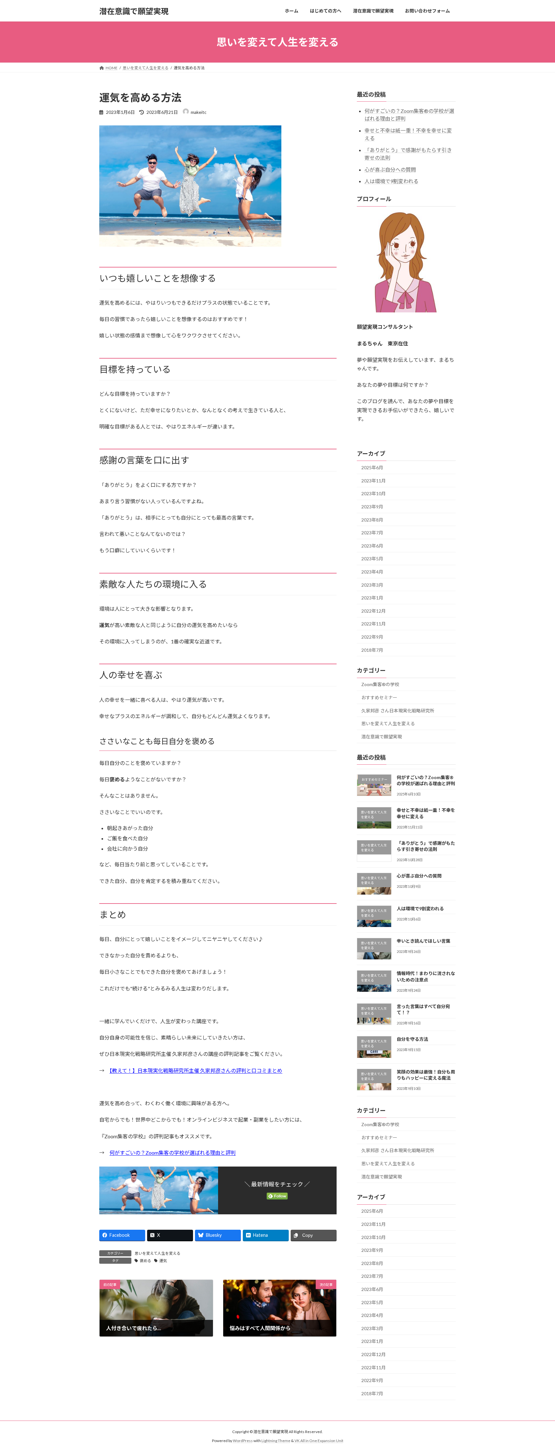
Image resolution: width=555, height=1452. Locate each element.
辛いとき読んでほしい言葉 (423, 941)
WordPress (243, 1440)
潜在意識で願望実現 (381, 736)
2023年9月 (372, 506)
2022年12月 (373, 611)
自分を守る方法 (412, 1039)
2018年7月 (372, 650)
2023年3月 (372, 585)
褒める (145, 1260)
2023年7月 (372, 532)
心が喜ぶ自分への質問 (390, 169)
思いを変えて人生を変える (158, 1253)
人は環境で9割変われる (391, 181)
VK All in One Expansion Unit (319, 1440)
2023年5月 (372, 559)
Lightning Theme (275, 1440)
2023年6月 (372, 545)
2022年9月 (372, 637)
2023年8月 (372, 519)
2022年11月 (373, 624)
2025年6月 (372, 467)
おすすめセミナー (379, 697)
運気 (163, 1260)
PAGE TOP (536, 1402)
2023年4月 (372, 571)
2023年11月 (373, 480)
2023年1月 (372, 597)
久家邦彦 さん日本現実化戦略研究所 (397, 710)
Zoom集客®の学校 (380, 684)
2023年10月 (373, 494)
